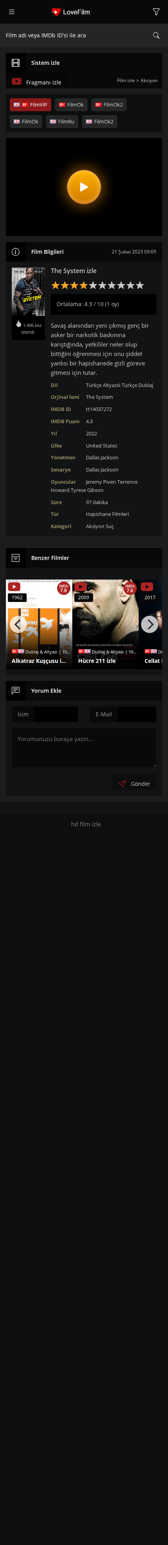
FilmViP (38, 104)
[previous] (18, 624)
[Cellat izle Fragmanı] (147, 587)
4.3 (89, 421)
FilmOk (75, 104)
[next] (149, 624)
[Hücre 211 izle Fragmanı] (80, 587)
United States (101, 445)
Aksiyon (95, 526)
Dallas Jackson (102, 457)
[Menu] (11, 12)
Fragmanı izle (43, 82)
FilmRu (66, 121)
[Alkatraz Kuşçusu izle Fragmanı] (14, 587)
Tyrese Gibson (87, 490)
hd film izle (86, 824)
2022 (91, 433)
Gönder (140, 783)
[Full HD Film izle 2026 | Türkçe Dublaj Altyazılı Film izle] (84, 12)
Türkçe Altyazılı (103, 385)
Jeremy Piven (101, 481)
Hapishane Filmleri (107, 513)
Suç (109, 526)
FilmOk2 (113, 104)
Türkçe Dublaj (137, 385)
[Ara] (156, 35)
